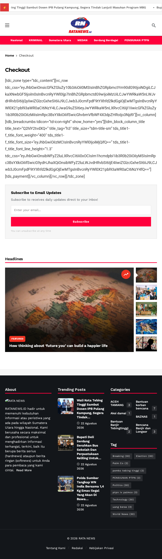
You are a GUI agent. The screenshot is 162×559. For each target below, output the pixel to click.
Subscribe (81, 221)
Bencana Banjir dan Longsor (145, 428)
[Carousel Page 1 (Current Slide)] (146, 275)
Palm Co (120, 463)
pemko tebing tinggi (128, 470)
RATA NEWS (87, 538)
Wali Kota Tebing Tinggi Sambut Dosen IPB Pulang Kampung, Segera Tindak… (90, 408)
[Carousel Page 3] (146, 309)
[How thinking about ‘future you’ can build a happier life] (69, 310)
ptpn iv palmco (125, 492)
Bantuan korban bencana (145, 405)
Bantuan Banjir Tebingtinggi (120, 426)
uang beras (122, 507)
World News (124, 514)
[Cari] (154, 25)
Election (144, 456)
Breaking (121, 456)
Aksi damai (120, 413)
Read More (24, 470)
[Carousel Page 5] (146, 344)
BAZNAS (145, 416)
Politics (121, 485)
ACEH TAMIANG (120, 403)
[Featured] (126, 274)
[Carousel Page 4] (146, 326)
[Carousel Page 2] (146, 292)
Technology (123, 499)
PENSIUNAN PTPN (126, 477)
